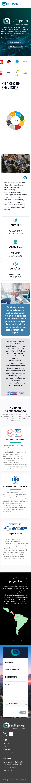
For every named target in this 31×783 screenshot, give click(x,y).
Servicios (6, 743)
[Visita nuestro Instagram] (5, 734)
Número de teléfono (11, 677)
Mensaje (7, 684)
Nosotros (6, 746)
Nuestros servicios (15, 47)
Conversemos (15, 42)
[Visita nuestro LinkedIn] (11, 734)
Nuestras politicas (9, 753)
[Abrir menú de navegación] (28, 4)
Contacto (6, 750)
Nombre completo (11, 662)
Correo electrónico (12, 669)
